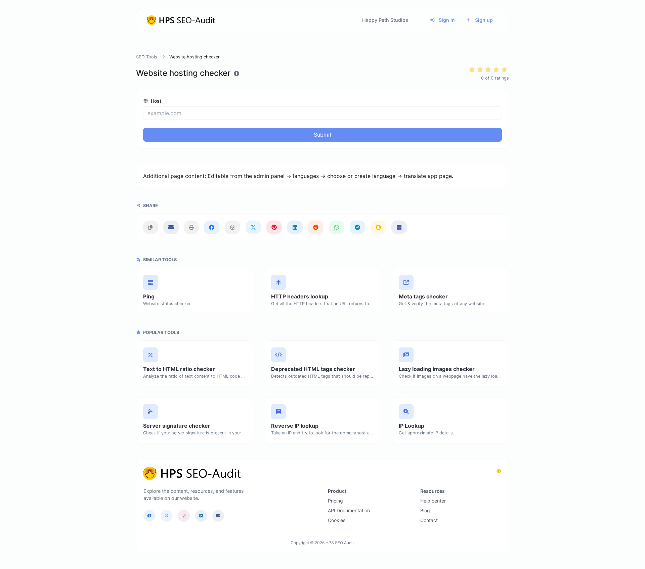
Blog (425, 510)
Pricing (335, 501)
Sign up (483, 20)
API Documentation (349, 510)
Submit (323, 134)
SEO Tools (146, 56)
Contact (429, 520)
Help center (433, 501)
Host (155, 101)
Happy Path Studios (385, 20)
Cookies (336, 520)
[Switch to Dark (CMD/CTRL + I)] (499, 471)
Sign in (446, 20)
